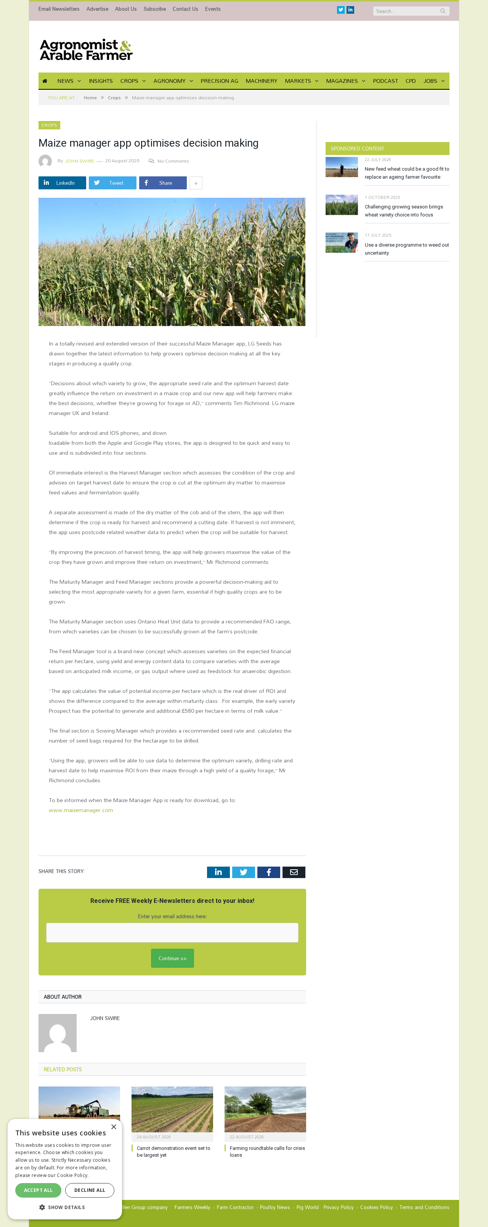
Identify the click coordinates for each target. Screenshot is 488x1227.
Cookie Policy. (72, 1175)
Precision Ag (219, 81)
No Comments (173, 160)
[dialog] (65, 1169)
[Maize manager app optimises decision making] (172, 263)
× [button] (113, 1127)
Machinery (262, 81)
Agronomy (170, 81)
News (66, 81)
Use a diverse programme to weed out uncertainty (407, 249)
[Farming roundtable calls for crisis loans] (265, 1113)
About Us (126, 9)
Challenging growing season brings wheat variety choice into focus (404, 211)
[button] (64, 1207)
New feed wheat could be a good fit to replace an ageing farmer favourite (407, 173)
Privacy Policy (339, 1207)
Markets (298, 81)
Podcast (385, 81)
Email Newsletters (59, 9)
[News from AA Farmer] (86, 47)
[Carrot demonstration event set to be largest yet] (172, 1113)
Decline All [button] (89, 1190)
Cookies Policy (376, 1207)
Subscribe (155, 9)
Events (213, 9)
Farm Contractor (235, 1207)
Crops (129, 81)
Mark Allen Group (126, 1207)
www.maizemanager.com (81, 810)
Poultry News (275, 1207)
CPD (411, 81)
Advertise (97, 9)
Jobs (430, 81)
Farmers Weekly (192, 1207)
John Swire (79, 160)
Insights (101, 81)
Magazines (342, 81)
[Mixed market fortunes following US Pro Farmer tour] (79, 1113)
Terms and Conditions (424, 1207)
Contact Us (185, 9)
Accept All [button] (38, 1190)
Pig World (308, 1207)
